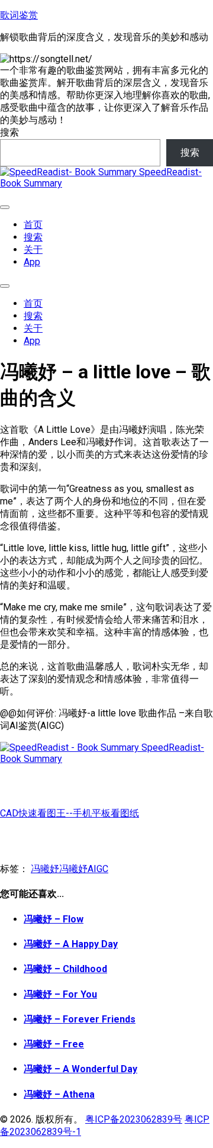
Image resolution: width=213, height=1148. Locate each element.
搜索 (9, 132)
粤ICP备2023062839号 (133, 1119)
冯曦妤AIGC (83, 868)
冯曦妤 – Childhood (65, 969)
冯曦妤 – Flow (53, 919)
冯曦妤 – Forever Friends (79, 1019)
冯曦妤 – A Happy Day (71, 944)
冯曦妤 (45, 868)
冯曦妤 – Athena (59, 1094)
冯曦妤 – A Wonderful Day (80, 1069)
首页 (33, 224)
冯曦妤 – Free (54, 1044)
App (32, 262)
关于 (33, 249)
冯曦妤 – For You (60, 994)
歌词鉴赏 (19, 15)
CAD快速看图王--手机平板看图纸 (69, 813)
